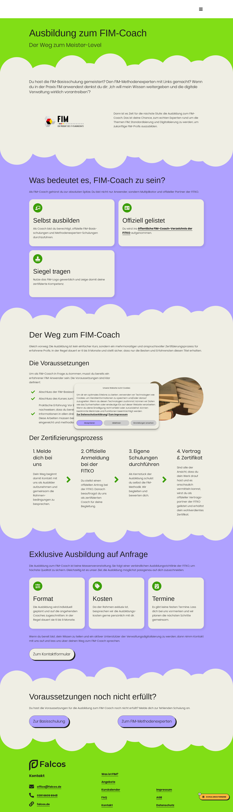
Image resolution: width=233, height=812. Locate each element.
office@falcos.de (49, 787)
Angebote (108, 782)
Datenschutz (165, 805)
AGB (159, 797)
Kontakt (107, 805)
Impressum (164, 790)
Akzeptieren (89, 423)
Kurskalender (110, 790)
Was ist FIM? (109, 774)
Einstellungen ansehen (143, 423)
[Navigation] (201, 9)
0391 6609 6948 (47, 795)
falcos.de (43, 804)
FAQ (104, 797)
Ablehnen (116, 423)
